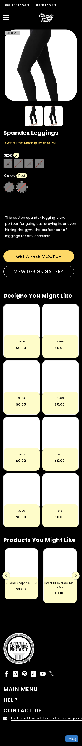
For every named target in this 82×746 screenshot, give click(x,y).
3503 (60, 398)
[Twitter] (52, 674)
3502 (21, 454)
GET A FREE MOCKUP (38, 256)
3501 (60, 454)
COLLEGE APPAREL (17, 5)
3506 (21, 341)
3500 (21, 511)
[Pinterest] (24, 674)
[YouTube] (43, 674)
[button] (6, 576)
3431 (60, 511)
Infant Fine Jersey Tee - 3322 (59, 585)
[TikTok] (33, 674)
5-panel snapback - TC (21, 583)
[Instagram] (15, 674)
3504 (21, 398)
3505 (60, 341)
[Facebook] (6, 674)
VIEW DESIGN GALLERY (38, 271)
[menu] (6, 17)
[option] (41, 65)
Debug (72, 739)
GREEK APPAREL (46, 5)
